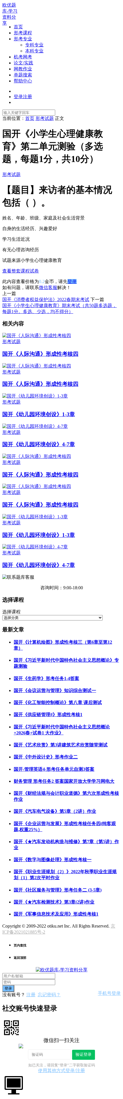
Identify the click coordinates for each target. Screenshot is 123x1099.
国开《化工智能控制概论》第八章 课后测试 (58, 702)
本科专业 (34, 50)
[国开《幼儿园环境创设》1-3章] (35, 396)
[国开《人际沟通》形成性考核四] (36, 335)
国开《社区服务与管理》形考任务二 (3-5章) (58, 889)
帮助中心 (23, 80)
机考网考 (23, 56)
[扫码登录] (11, 1027)
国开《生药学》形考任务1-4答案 (46, 678)
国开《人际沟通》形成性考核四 (40, 354)
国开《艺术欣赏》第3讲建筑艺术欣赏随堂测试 (61, 744)
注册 (30, 994)
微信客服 (48, 287)
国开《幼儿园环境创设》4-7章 (38, 444)
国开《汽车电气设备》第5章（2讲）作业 (55, 811)
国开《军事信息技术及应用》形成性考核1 (56, 914)
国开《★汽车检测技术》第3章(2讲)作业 (54, 902)
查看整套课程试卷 (20, 270)
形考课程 (23, 32)
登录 (72, 281)
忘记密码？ (49, 994)
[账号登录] (13, 1084)
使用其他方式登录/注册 (61, 1070)
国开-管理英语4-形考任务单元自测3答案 (54, 769)
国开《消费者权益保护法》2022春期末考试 (45, 299)
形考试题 (11, 174)
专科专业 (34, 44)
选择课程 (11, 611)
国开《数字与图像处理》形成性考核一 (53, 859)
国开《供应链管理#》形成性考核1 (48, 714)
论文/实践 (23, 62)
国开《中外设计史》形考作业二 (46, 756)
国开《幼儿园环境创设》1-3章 (38, 414)
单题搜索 (23, 74)
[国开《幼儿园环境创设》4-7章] (35, 426)
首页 (18, 26)
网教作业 (23, 68)
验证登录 (84, 1054)
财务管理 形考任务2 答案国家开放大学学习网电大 (64, 781)
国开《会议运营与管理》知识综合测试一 (55, 690)
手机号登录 (109, 993)
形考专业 (23, 38)
